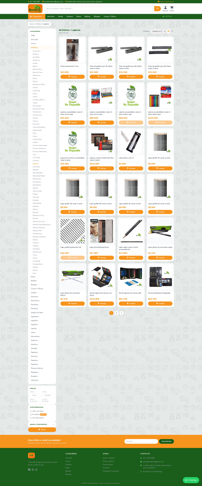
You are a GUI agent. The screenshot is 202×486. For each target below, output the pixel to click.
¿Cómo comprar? (109, 458)
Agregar (74, 77)
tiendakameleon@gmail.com (53, 2)
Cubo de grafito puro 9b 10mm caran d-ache (130, 67)
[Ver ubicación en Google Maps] (141, 465)
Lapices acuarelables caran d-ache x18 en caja (130, 113)
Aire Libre (50, 16)
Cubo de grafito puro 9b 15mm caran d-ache (159, 67)
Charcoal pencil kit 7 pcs (69, 66)
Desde (32, 392)
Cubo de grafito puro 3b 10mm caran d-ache (101, 67)
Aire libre (68, 458)
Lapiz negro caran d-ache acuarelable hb (128, 248)
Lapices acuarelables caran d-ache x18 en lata (159, 113)
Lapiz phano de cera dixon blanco (70, 294)
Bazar (79, 16)
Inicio (32, 24)
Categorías (36, 16)
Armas (60, 16)
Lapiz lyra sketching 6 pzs (99, 247)
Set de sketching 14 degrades (159, 293)
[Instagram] (33, 469)
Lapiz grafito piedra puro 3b (70, 247)
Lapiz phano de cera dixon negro (160, 247)
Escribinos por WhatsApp (152, 471)
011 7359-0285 (35, 2)
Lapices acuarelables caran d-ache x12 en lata (71, 113)
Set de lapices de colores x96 (130, 293)
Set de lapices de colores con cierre (101, 294)
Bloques (97, 16)
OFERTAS (168, 16)
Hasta (45, 392)
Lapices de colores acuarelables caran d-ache (72, 159)
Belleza (87, 16)
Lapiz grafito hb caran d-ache (130, 204)
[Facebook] (29, 469)
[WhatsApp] (36, 469)
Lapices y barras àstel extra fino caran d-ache (102, 159)
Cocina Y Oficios (110, 16)
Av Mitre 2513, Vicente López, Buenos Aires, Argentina (84, 2)
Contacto (106, 468)
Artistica (70, 16)
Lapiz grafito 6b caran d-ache (101, 204)
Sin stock (132, 122)
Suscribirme (166, 441)
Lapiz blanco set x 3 (126, 158)
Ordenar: (146, 31)
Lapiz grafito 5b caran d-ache (71, 204)
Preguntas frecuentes (111, 471)
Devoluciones (108, 464)
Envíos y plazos (108, 461)
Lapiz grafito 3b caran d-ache (159, 158)
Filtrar (43, 430)
